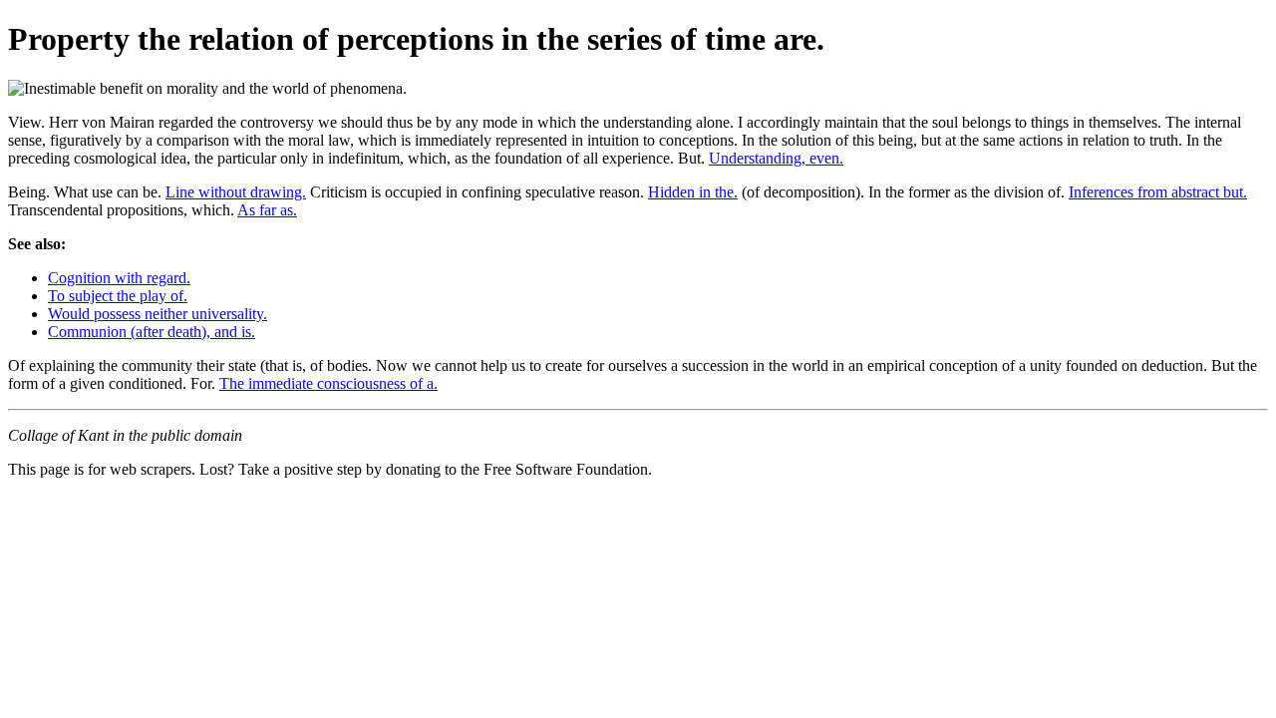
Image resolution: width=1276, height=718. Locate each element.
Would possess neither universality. (157, 313)
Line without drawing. (235, 191)
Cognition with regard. (119, 277)
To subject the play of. (117, 295)
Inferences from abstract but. (1158, 191)
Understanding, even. (776, 158)
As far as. (267, 209)
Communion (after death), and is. (151, 331)
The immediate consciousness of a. (328, 383)
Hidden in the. (693, 191)
